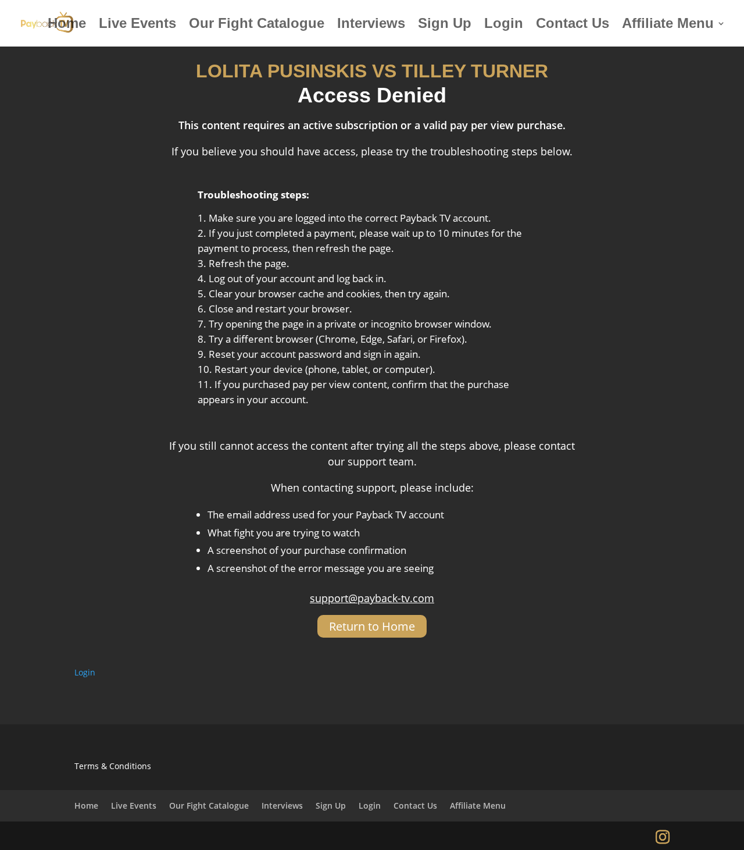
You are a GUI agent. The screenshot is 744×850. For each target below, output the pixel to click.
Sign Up (444, 25)
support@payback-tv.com (372, 598)
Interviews (371, 25)
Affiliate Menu (668, 25)
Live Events (137, 25)
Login (503, 25)
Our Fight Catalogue (256, 25)
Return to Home (372, 626)
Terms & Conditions (112, 765)
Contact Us (572, 25)
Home (67, 25)
